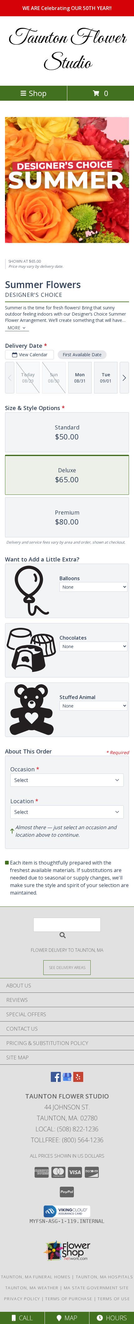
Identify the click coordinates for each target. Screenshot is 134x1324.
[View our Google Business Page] (67, 1079)
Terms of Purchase (68, 1298)
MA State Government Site (96, 1288)
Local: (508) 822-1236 (67, 1129)
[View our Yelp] (78, 1079)
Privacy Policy (22, 1298)
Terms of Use (114, 1298)
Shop (37, 93)
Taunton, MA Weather (32, 1288)
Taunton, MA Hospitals (104, 1277)
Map (69, 1318)
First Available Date (82, 355)
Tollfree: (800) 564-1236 (67, 1140)
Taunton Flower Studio (67, 51)
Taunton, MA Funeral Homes (36, 1277)
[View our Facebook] (56, 1079)
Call (24, 1318)
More (13, 328)
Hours (115, 1318)
